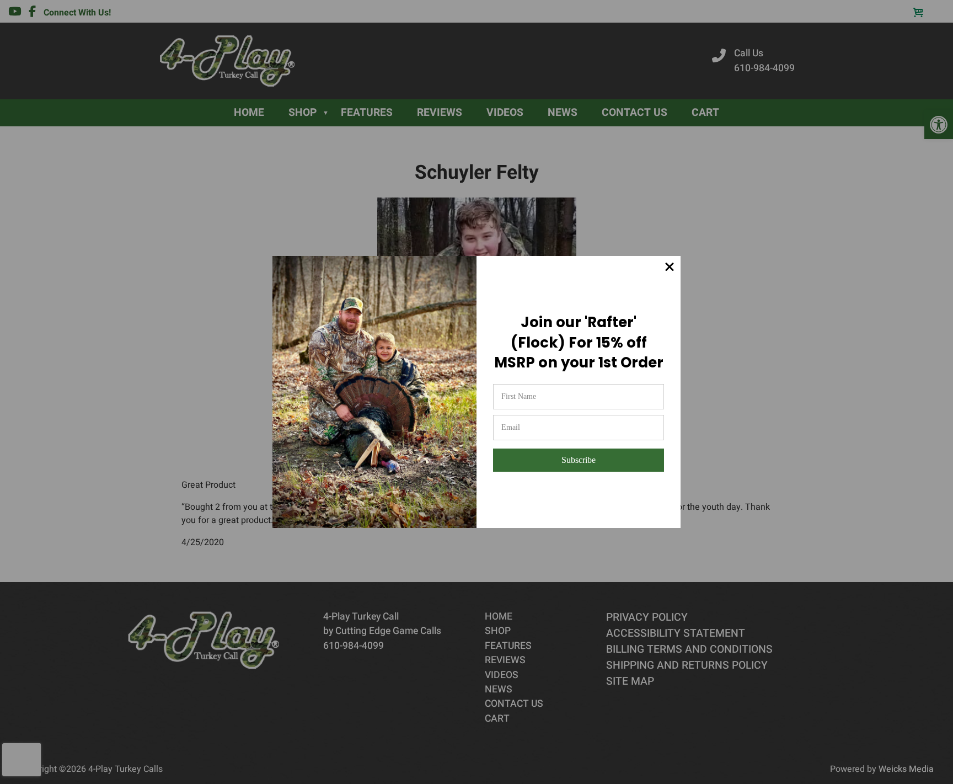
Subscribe (578, 460)
